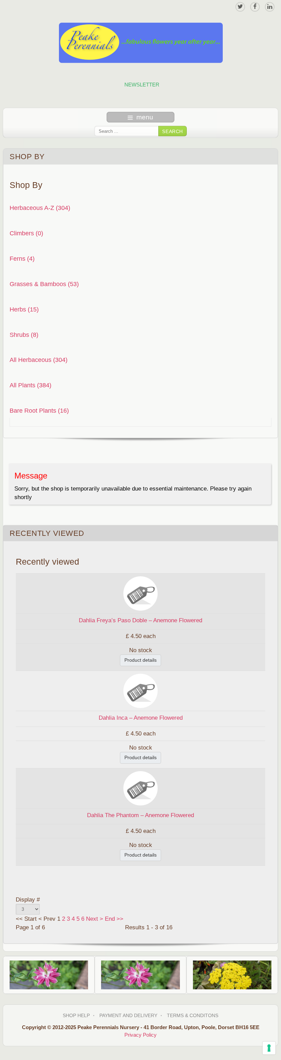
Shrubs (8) (24, 334)
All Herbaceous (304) (39, 359)
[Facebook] (255, 7)
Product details (140, 660)
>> (119, 919)
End (110, 919)
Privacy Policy (140, 1035)
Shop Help (76, 1015)
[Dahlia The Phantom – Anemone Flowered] (140, 788)
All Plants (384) (30, 385)
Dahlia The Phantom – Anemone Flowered (140, 815)
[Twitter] (240, 7)
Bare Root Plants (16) (39, 410)
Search (172, 131)
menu (144, 117)
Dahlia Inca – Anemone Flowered (141, 718)
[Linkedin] (269, 7)
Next (92, 919)
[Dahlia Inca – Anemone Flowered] (140, 690)
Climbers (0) (26, 233)
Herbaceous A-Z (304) (40, 207)
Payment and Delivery (128, 1015)
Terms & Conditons (192, 1015)
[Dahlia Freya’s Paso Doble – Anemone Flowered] (140, 593)
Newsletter (141, 84)
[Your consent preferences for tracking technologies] (269, 1048)
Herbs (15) (24, 309)
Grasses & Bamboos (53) (44, 283)
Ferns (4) (22, 258)
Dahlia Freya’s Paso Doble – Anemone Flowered (140, 620)
